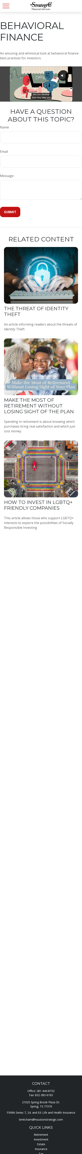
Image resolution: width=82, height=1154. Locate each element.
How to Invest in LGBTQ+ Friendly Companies (38, 505)
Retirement (41, 1135)
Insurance (41, 1149)
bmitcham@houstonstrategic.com (41, 1119)
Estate (41, 1144)
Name (4, 127)
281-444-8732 (46, 1091)
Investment (41, 1139)
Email (4, 151)
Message (7, 176)
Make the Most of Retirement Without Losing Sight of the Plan (39, 405)
